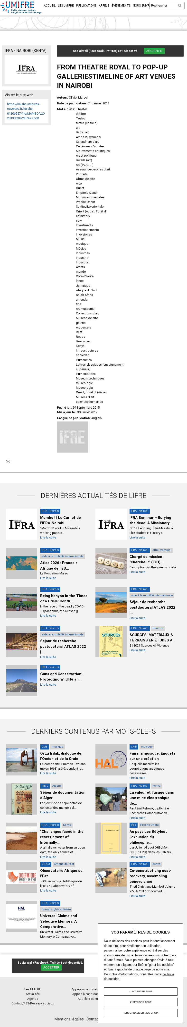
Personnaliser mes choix (141, 1012)
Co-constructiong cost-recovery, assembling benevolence (150, 876)
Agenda (32, 999)
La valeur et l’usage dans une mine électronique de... (152, 798)
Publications (86, 5)
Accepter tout (141, 991)
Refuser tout (141, 1002)
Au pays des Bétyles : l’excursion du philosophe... (148, 837)
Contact (93, 1019)
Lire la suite (48, 537)
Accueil (50, 5)
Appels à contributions (94, 999)
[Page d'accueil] (21, 13)
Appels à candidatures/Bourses (93, 989)
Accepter (154, 51)
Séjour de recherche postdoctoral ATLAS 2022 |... (152, 607)
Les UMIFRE (66, 5)
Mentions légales (69, 1019)
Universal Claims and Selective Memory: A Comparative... (58, 921)
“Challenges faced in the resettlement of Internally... (62, 837)
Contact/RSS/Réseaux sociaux (32, 1003)
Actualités (33, 994)
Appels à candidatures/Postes (93, 994)
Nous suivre (142, 5)
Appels (104, 5)
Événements (121, 5)
